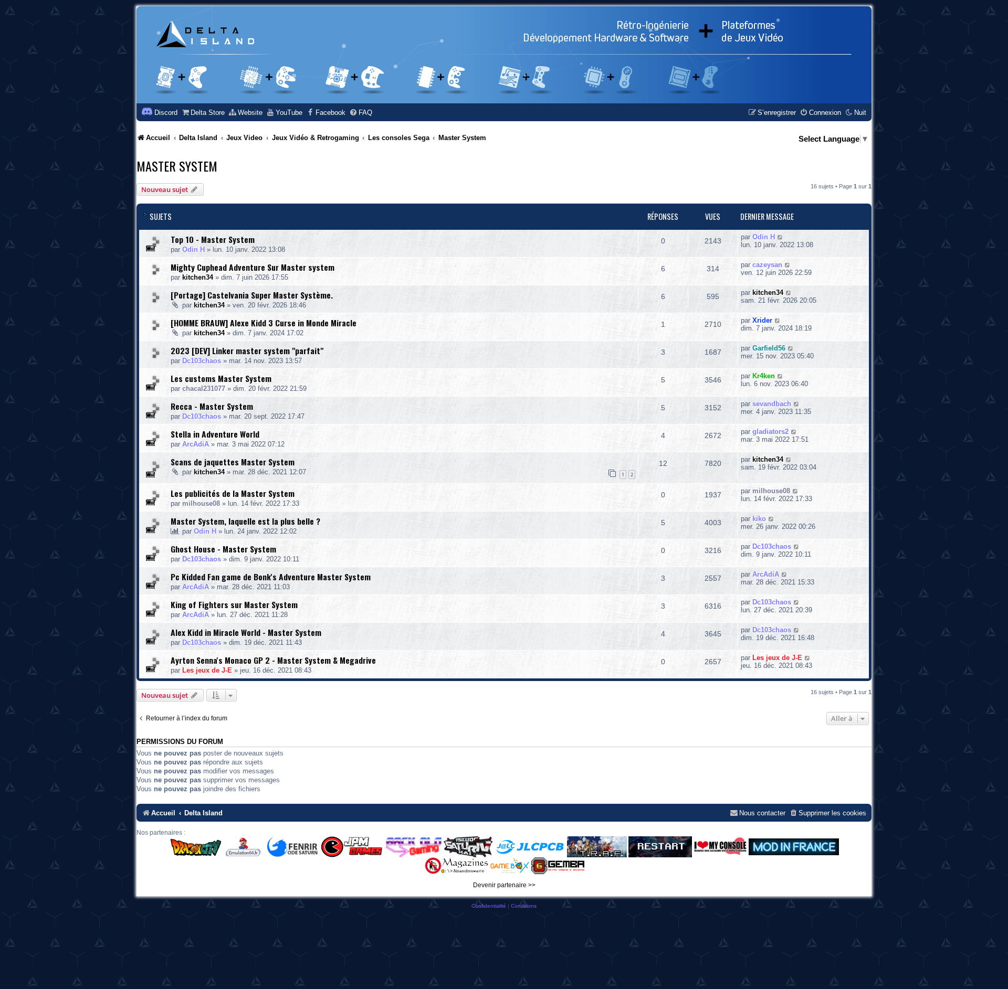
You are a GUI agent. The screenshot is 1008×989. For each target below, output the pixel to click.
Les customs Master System (221, 378)
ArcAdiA (195, 444)
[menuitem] (203, 112)
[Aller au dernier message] (780, 237)
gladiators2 (770, 431)
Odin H (193, 249)
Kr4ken (763, 376)
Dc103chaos (201, 361)
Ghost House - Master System (223, 549)
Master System (176, 165)
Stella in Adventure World (215, 434)
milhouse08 (201, 503)
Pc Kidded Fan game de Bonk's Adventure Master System (271, 576)
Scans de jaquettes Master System (233, 461)
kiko (759, 519)
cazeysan (767, 265)
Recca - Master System (212, 406)
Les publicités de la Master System (233, 493)
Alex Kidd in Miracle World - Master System (246, 632)
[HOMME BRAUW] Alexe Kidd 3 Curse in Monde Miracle (263, 322)
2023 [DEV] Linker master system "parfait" (247, 350)
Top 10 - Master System (213, 239)
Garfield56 (768, 348)
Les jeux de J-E (207, 670)
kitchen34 (197, 277)
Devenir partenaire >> (504, 885)
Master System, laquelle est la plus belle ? (245, 521)
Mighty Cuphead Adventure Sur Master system (252, 267)
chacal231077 (203, 388)
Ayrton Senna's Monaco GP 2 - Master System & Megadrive (273, 660)
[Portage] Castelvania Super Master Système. (252, 295)
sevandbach (771, 404)
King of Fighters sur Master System (234, 604)
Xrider (762, 320)
